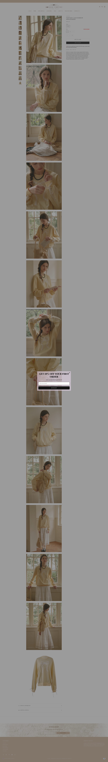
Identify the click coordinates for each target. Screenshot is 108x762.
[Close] (69, 372)
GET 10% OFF (54, 388)
